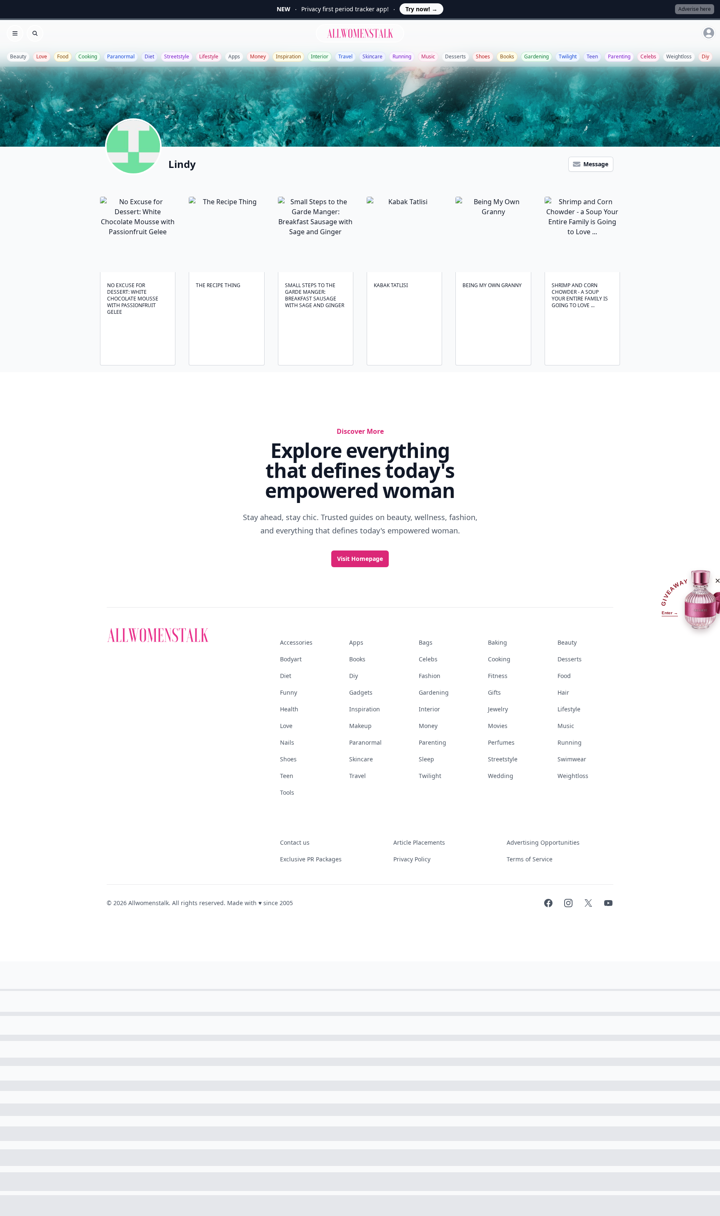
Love (41, 56)
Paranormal (121, 56)
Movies (498, 726)
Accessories (296, 642)
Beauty (18, 56)
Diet (149, 56)
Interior (319, 56)
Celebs (648, 56)
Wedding (500, 776)
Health (289, 709)
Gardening (536, 56)
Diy (705, 56)
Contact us (295, 842)
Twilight (568, 56)
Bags (425, 642)
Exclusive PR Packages (311, 859)
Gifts (494, 692)
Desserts (455, 56)
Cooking (87, 56)
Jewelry (498, 709)
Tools (287, 792)
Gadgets (360, 692)
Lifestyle (208, 56)
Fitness (498, 676)
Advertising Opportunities (543, 842)
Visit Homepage (360, 559)
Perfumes (501, 742)
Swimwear (572, 759)
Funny (288, 692)
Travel (345, 56)
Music (428, 56)
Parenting (619, 56)
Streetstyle (176, 56)
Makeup (360, 726)
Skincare (372, 56)
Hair (563, 692)
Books (507, 56)
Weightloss (679, 56)
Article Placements (419, 842)
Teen (592, 56)
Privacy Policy (411, 859)
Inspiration (288, 56)
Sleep (426, 759)
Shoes (483, 56)
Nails (287, 742)
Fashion (429, 676)
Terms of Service (529, 859)
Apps (234, 56)
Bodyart (291, 659)
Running (401, 56)
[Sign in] (709, 33)
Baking (497, 642)
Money (258, 56)
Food (62, 56)
